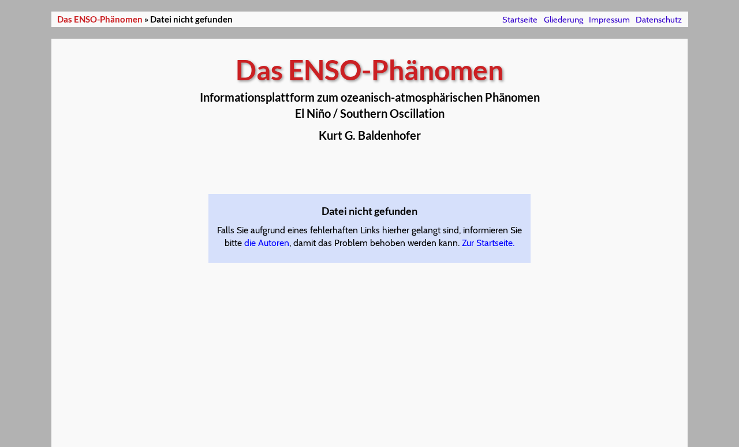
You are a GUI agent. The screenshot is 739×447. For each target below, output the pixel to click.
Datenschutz (659, 19)
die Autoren (266, 242)
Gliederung (563, 19)
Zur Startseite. (488, 242)
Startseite (520, 19)
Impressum (609, 19)
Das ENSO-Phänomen (100, 19)
